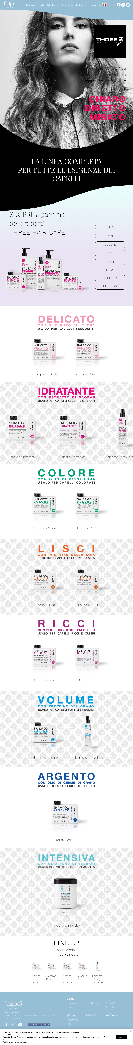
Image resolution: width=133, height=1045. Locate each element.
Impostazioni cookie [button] (91, 1037)
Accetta (121, 1037)
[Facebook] (119, 5)
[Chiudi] (130, 1031)
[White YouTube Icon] (20, 1024)
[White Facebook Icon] (6, 1024)
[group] (66, 353)
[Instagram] (123, 5)
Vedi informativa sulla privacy (15, 1041)
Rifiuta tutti (108, 1037)
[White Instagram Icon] (13, 1024)
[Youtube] (128, 5)
